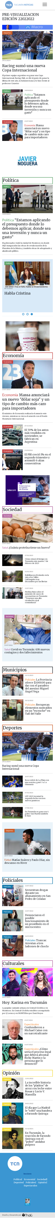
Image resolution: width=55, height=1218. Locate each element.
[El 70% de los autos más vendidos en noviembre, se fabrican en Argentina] (12, 435)
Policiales (7, 886)
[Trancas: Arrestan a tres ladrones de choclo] (12, 945)
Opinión (7, 1079)
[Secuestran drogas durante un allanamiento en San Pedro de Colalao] (12, 895)
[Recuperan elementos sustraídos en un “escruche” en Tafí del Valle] (12, 710)
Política (6, 91)
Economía (8, 122)
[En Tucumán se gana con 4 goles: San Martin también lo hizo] (12, 813)
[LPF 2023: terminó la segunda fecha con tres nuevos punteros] (12, 797)
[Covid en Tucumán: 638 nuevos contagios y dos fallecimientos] (27, 629)
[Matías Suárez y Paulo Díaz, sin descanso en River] (27, 842)
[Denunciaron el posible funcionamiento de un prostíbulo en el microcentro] (12, 920)
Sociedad (7, 516)
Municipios (8, 676)
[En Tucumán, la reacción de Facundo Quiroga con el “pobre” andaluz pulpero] (12, 1138)
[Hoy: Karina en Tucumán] (27, 982)
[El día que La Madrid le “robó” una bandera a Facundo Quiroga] (12, 1113)
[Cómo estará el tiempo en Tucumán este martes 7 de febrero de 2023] (12, 560)
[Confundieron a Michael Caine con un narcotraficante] (12, 1029)
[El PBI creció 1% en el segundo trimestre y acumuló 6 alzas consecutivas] (12, 459)
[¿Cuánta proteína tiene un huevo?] (27, 528)
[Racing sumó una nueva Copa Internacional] (27, 45)
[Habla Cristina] (27, 274)
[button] (23, 314)
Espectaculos (9, 970)
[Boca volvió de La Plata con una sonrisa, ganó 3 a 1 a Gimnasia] (12, 781)
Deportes (7, 33)
